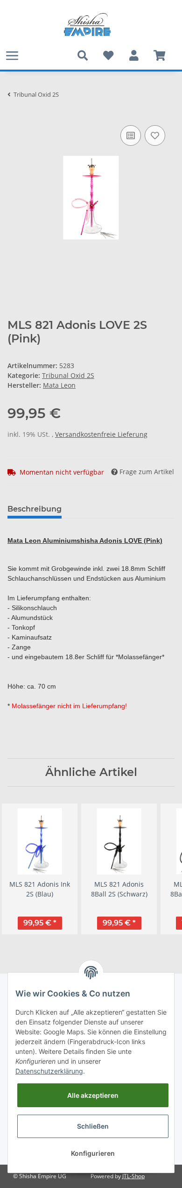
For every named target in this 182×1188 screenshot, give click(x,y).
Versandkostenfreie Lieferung (101, 434)
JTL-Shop (133, 1176)
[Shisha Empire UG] (87, 24)
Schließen (93, 1126)
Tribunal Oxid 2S (68, 375)
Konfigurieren (93, 1153)
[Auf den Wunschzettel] (155, 135)
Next (159, 869)
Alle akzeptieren (93, 1095)
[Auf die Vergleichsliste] (130, 135)
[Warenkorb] (159, 55)
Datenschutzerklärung (49, 1071)
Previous (23, 869)
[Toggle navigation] (12, 55)
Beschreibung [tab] (34, 509)
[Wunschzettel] (108, 55)
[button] (133, 55)
